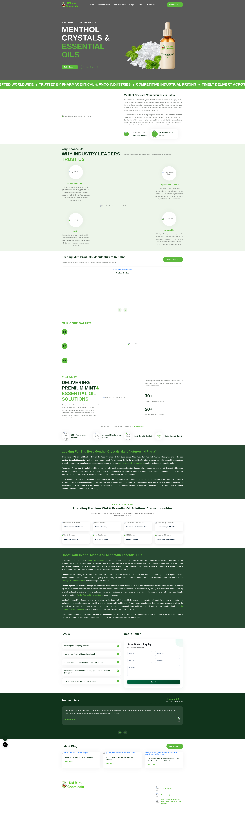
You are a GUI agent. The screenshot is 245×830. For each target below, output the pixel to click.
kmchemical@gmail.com (169, 795)
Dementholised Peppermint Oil (134, 800)
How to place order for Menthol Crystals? (80, 681)
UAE (88, 818)
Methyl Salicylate (142, 125)
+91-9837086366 (140, 135)
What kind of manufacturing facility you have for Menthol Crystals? (87, 672)
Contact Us (151, 5)
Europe (80, 818)
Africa (112, 818)
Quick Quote (68, 67)
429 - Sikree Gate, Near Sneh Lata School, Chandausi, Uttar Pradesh (171, 801)
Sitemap (140, 5)
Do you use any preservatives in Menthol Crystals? (84, 662)
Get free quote (139, 426)
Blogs (131, 5)
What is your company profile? (76, 646)
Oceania (120, 818)
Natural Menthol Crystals (132, 791)
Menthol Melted (129, 797)
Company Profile (104, 5)
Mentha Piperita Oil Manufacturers (89, 595)
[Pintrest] (171, 816)
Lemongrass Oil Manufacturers (73, 581)
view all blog (173, 746)
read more (69, 761)
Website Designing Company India (160, 827)
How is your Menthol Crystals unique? (79, 654)
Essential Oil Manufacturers (97, 560)
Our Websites (107, 804)
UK (73, 818)
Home (91, 5)
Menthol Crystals (129, 787)
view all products (172, 259)
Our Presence (108, 800)
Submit (153, 682)
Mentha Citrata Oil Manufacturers (131, 463)
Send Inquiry (173, 4)
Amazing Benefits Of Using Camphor (79, 757)
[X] (176, 816)
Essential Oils (128, 804)
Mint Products (119, 5)
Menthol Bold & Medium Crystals (135, 794)
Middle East (96, 818)
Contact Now (88, 67)
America (65, 818)
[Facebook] (181, 816)
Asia (105, 818)
